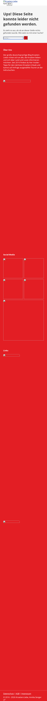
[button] (5, 4)
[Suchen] (26, 38)
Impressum (26, 693)
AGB (17, 693)
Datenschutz (8, 693)
